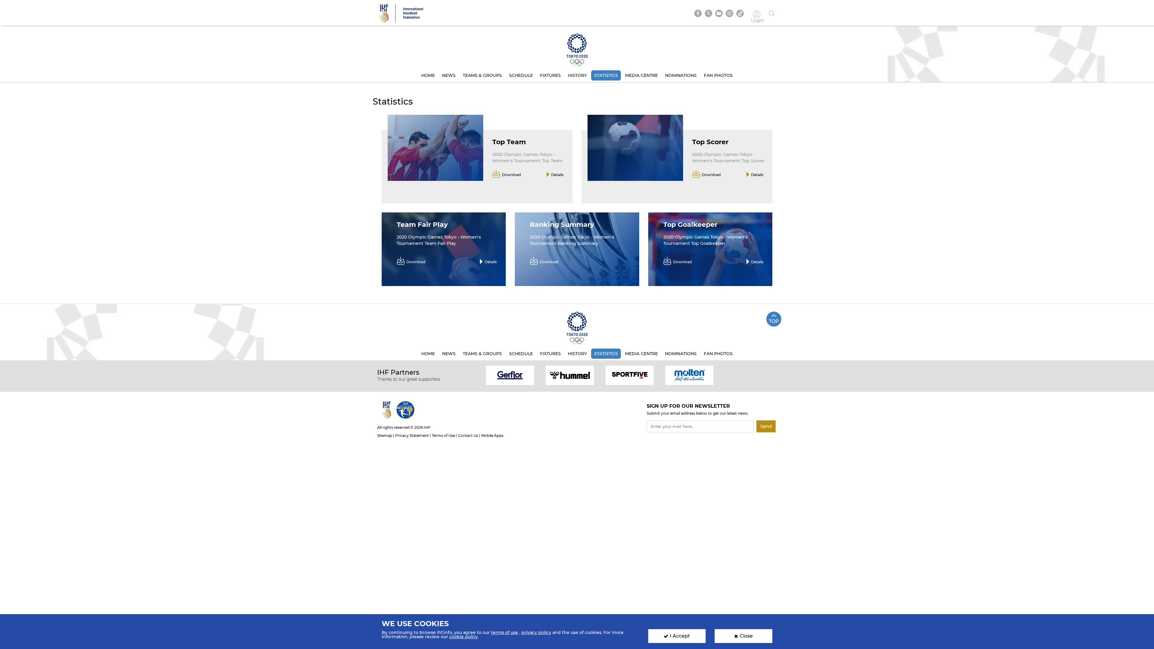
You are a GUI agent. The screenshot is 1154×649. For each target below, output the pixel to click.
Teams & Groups (482, 75)
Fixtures (550, 75)
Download (511, 174)
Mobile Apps (492, 435)
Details (557, 174)
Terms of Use (443, 435)
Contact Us (468, 435)
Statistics (606, 75)
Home (428, 75)
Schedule (521, 75)
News (449, 75)
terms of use (504, 632)
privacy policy (536, 632)
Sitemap (384, 435)
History (577, 75)
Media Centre (641, 75)
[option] (510, 375)
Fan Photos (718, 75)
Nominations (681, 75)
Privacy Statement (412, 435)
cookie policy (463, 636)
